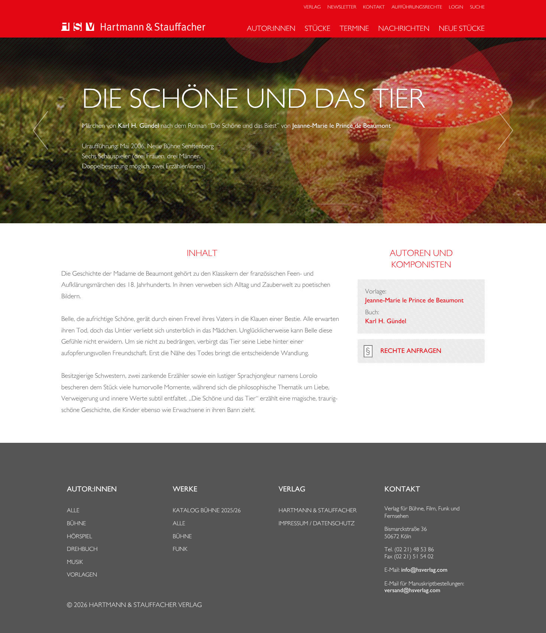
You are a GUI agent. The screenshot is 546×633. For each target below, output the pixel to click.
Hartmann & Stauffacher (318, 510)
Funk (180, 548)
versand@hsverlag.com (412, 590)
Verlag (312, 7)
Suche (477, 7)
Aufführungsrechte (416, 7)
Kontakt (373, 7)
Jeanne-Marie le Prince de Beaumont (341, 126)
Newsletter (342, 7)
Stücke (317, 28)
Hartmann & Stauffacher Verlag (145, 605)
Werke (185, 489)
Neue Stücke (462, 28)
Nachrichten (403, 28)
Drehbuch (82, 548)
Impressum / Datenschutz (317, 523)
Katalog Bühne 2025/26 (207, 510)
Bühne (76, 523)
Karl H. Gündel (138, 126)
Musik (75, 561)
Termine (354, 28)
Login (456, 7)
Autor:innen (271, 28)
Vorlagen (82, 574)
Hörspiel (79, 536)
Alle (73, 510)
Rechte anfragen (410, 351)
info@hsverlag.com (424, 570)
